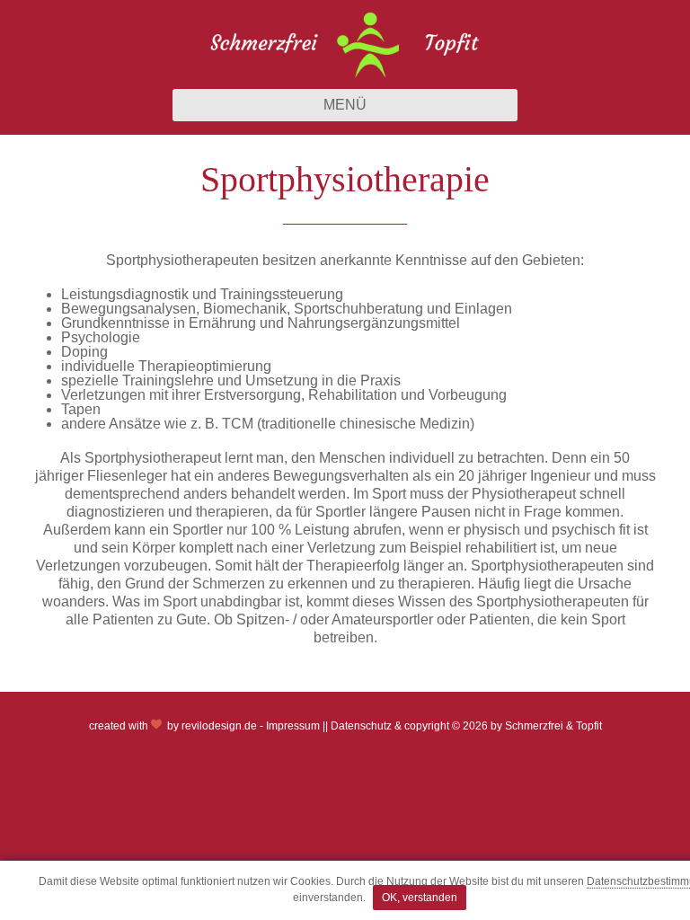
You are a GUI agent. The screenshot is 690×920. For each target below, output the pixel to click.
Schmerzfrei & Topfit (553, 726)
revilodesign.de (219, 726)
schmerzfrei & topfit (345, 44)
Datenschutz (361, 726)
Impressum (293, 726)
